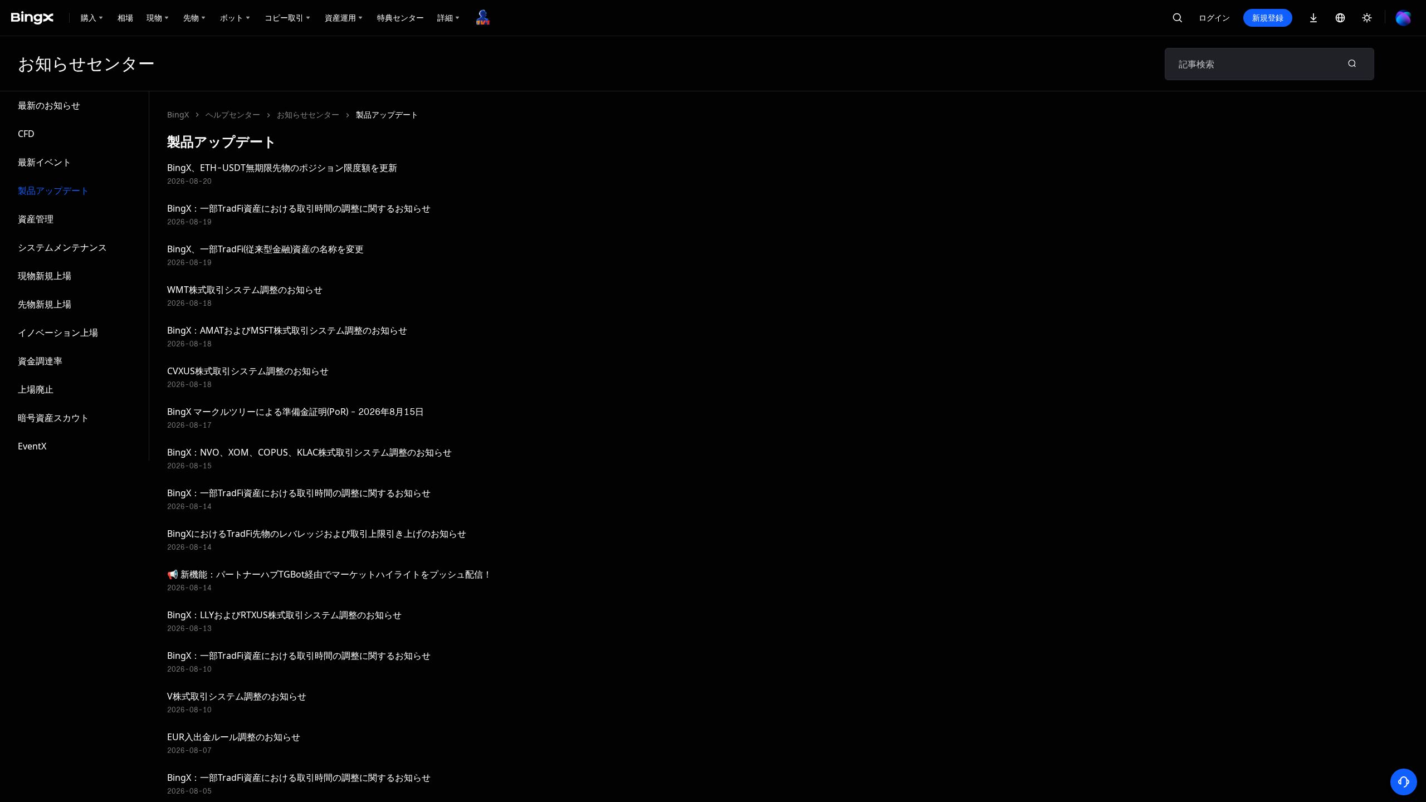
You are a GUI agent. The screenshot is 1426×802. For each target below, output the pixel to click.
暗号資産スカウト (53, 417)
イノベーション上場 (58, 332)
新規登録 (1267, 17)
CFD (26, 133)
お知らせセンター (308, 114)
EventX (32, 446)
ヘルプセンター (233, 114)
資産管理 (35, 218)
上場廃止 (35, 389)
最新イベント (44, 162)
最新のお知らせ (49, 105)
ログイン (1214, 17)
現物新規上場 (44, 275)
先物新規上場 (44, 304)
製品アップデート (53, 190)
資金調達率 (40, 360)
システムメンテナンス (62, 247)
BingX (178, 114)
